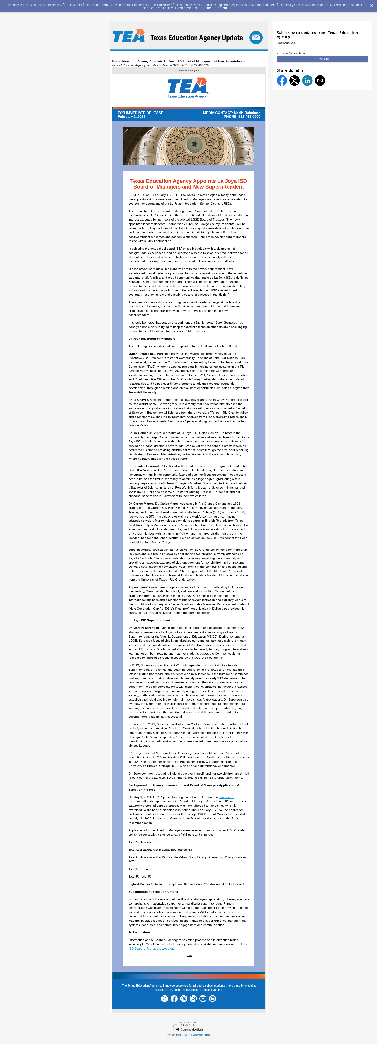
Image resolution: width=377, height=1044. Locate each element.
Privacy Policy (174, 1035)
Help (207, 1035)
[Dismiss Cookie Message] (371, 4)
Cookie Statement (213, 8)
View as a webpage (189, 70)
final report (226, 797)
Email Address (286, 43)
